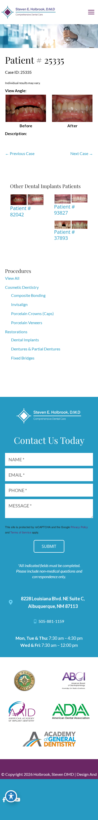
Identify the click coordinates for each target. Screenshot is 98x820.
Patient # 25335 (34, 60)
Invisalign (19, 304)
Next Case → (81, 153)
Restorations (16, 331)
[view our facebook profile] (4, 800)
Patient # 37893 (64, 234)
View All (12, 278)
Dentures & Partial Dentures (35, 348)
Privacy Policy (79, 527)
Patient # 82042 (20, 211)
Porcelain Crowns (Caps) (32, 313)
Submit (49, 546)
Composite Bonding (28, 295)
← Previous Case (19, 153)
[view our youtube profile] (17, 800)
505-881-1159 (51, 621)
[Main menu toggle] (91, 12)
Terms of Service (20, 532)
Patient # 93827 (64, 209)
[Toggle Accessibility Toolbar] (11, 796)
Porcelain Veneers (26, 322)
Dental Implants (25, 339)
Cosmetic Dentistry (22, 287)
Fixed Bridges (22, 357)
